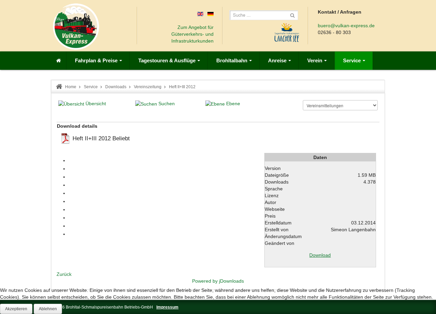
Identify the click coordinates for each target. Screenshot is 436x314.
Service (91, 86)
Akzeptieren (16, 309)
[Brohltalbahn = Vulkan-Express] (76, 26)
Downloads (115, 86)
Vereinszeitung (147, 86)
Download (320, 255)
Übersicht (95, 103)
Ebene (233, 103)
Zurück (64, 274)
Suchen (166, 103)
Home (70, 86)
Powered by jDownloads (218, 281)
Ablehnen (48, 309)
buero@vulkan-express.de (346, 25)
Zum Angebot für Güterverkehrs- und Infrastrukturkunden (192, 34)
